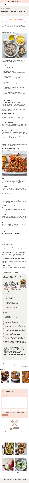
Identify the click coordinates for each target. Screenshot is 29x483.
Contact (5, 479)
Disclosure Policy (9, 479)
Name (4, 410)
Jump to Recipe (9, 19)
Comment (4, 398)
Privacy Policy (24, 479)
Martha (2, 13)
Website (21, 410)
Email (12, 410)
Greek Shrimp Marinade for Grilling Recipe (7, 364)
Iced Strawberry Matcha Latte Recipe (7, 471)
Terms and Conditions (18, 479)
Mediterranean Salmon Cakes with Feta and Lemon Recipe (22, 365)
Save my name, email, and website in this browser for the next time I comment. (13, 412)
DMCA (13, 479)
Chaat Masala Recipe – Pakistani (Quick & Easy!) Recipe (15, 384)
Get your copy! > (14, 1)
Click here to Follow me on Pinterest (14, 357)
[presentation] (8, 449)
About (2, 479)
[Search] (26, 437)
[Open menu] (27, 4)
